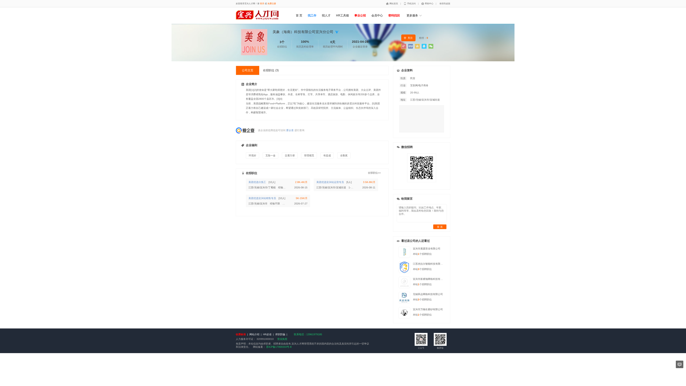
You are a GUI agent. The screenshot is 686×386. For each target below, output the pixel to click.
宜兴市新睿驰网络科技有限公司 (430, 279)
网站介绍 (254, 334)
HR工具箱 (342, 15)
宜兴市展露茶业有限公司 (426, 248)
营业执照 (282, 339)
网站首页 (394, 3)
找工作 (312, 15)
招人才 (326, 15)
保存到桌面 (444, 3)
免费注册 (271, 3)
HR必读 (267, 334)
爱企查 (290, 130)
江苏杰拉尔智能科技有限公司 (429, 263)
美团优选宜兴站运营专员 (330, 182)
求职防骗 (280, 334)
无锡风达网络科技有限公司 (428, 294)
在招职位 (271, 70)
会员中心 (377, 15)
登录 (262, 3)
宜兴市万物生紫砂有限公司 (428, 309)
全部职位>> (374, 172)
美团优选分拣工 (257, 182)
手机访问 (411, 3)
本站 (416, 254)
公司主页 (247, 70)
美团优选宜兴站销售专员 (262, 198)
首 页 (299, 15)
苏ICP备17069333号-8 (279, 346)
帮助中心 (429, 3)
